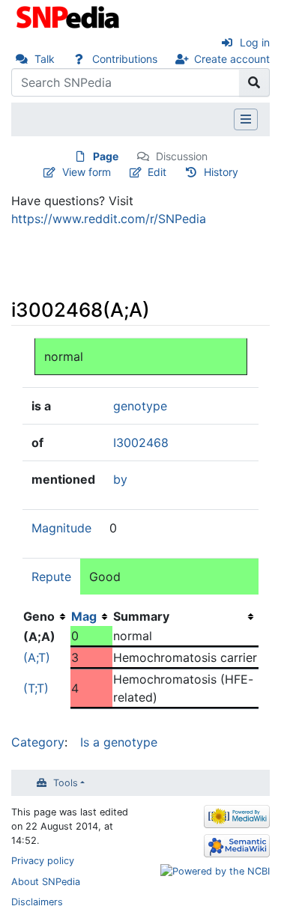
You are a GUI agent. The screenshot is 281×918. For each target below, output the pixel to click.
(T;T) (36, 688)
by (120, 479)
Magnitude (61, 527)
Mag (84, 616)
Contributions (124, 58)
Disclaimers (37, 902)
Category (37, 742)
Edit (157, 171)
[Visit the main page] (69, 15)
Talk (44, 58)
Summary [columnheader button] (141, 616)
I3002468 (141, 442)
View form (86, 171)
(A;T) (36, 657)
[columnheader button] (91, 616)
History (221, 171)
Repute (51, 576)
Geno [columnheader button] (39, 616)
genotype (140, 405)
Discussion (182, 156)
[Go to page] (254, 82)
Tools (65, 782)
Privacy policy (42, 860)
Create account (232, 58)
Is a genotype (118, 742)
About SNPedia (45, 881)
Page (105, 156)
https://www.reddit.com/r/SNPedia (108, 218)
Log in (255, 42)
